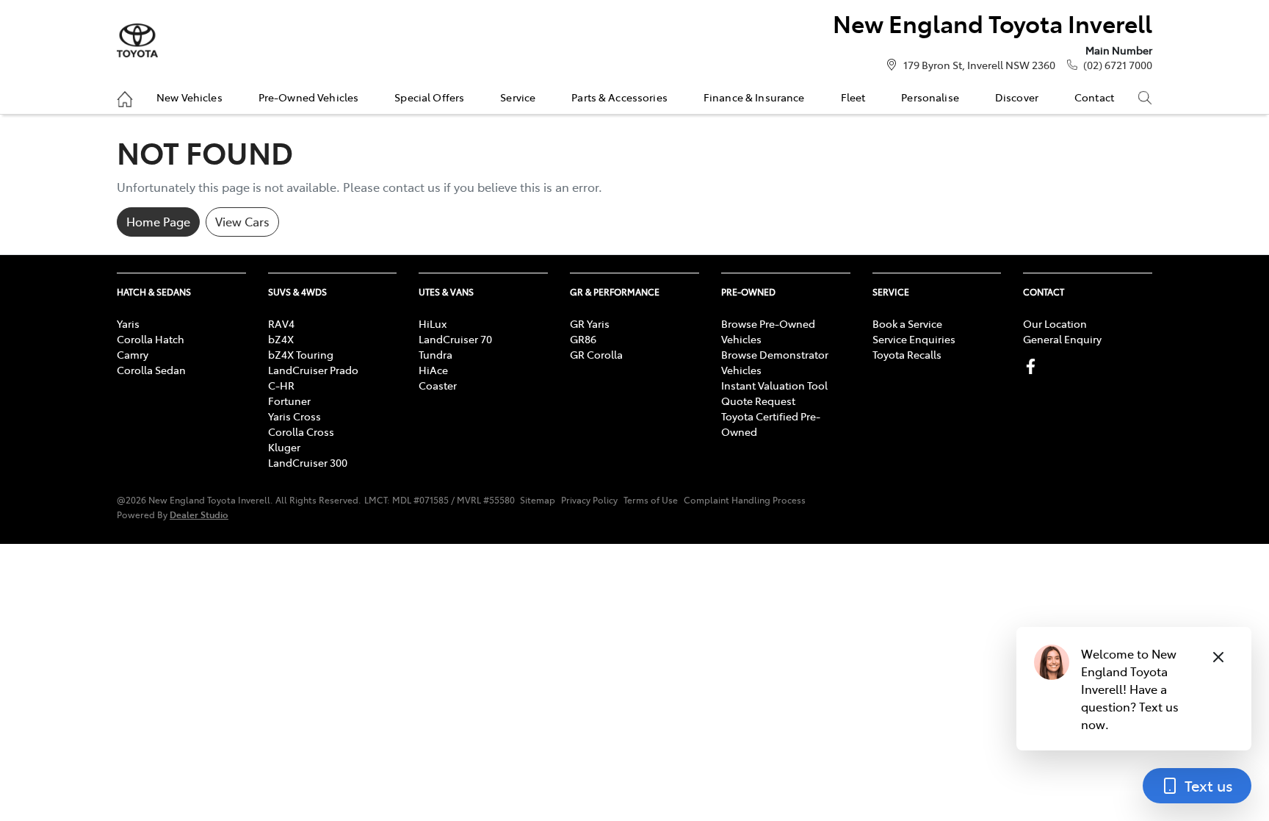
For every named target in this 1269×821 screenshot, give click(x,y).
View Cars (242, 221)
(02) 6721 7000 (1117, 64)
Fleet (853, 97)
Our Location (1055, 323)
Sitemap (537, 500)
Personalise (930, 97)
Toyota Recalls (906, 354)
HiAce (433, 369)
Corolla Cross (301, 431)
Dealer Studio (199, 514)
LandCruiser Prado (313, 369)
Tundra (435, 354)
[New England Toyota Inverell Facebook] (1033, 366)
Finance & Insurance (754, 97)
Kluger (284, 447)
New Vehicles (189, 97)
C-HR (281, 385)
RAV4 (281, 323)
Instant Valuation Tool (774, 385)
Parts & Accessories (619, 97)
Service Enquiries (913, 338)
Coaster (438, 385)
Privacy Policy (589, 500)
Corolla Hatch (150, 338)
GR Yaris (590, 323)
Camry (132, 354)
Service (517, 97)
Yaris (128, 323)
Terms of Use (650, 500)
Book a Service (907, 323)
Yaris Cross (294, 416)
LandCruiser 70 (455, 338)
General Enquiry (1062, 338)
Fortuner (289, 400)
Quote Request (758, 400)
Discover (1016, 97)
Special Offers (429, 97)
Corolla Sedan (151, 369)
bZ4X (281, 338)
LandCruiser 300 (307, 462)
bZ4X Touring (300, 354)
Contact (1094, 97)
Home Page (158, 221)
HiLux (432, 323)
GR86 (583, 338)
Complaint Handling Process (745, 500)
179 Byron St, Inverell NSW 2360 (979, 64)
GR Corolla (596, 354)
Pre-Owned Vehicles (308, 97)
